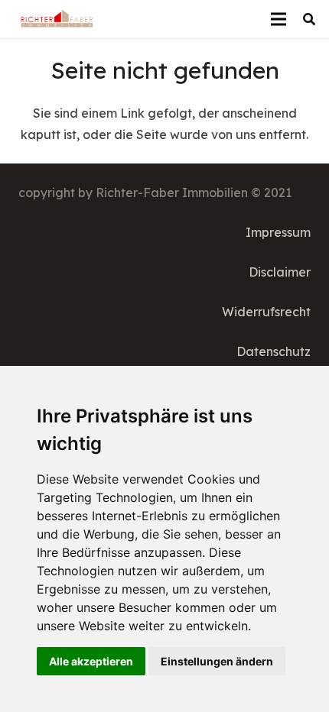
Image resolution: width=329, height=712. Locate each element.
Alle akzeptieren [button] (91, 661)
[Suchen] (309, 19)
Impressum (278, 232)
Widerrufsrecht (266, 311)
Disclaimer (280, 272)
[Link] (57, 19)
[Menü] (278, 19)
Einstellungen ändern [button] (217, 661)
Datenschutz (273, 351)
